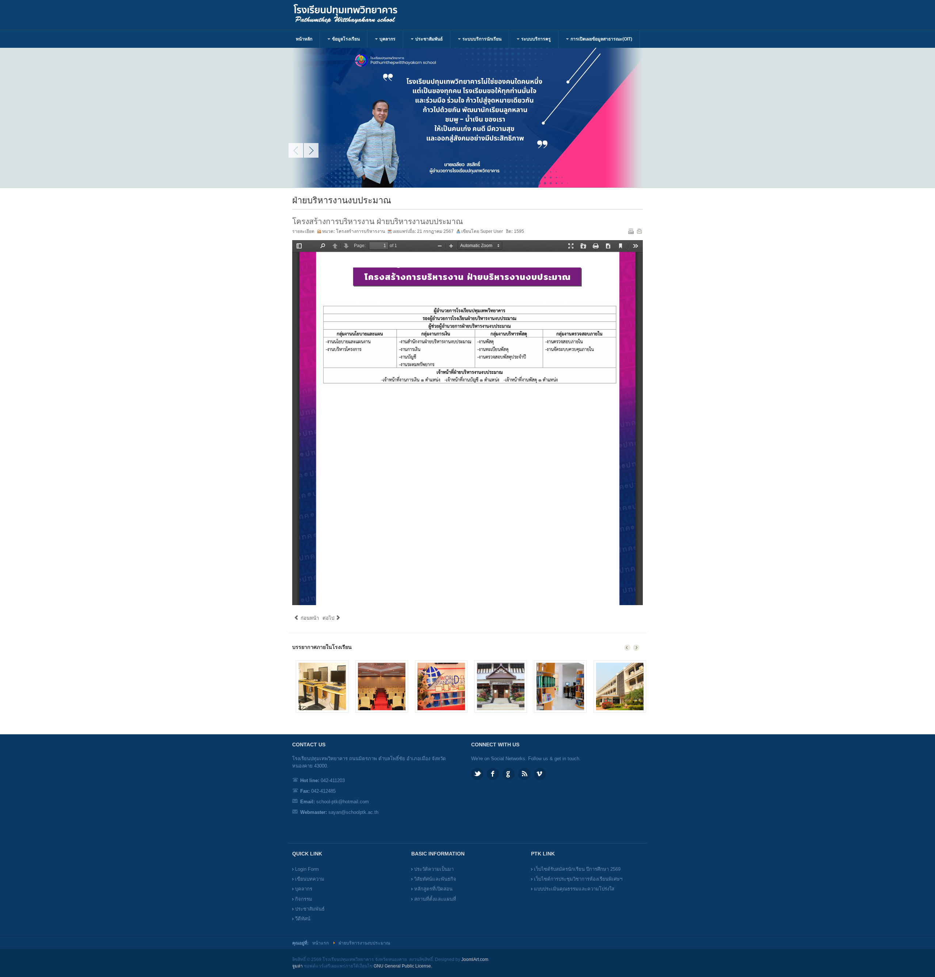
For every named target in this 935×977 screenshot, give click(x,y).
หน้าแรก (320, 943)
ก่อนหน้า (309, 618)
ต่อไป (329, 618)
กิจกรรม (303, 899)
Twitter (477, 774)
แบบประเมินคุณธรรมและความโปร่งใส (574, 889)
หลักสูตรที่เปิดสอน (433, 889)
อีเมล (639, 231)
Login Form (307, 869)
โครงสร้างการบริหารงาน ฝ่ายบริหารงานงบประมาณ (377, 221)
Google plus (509, 774)
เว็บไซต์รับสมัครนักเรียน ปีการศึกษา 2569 (577, 869)
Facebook (493, 774)
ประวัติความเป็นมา (434, 869)
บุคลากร (303, 889)
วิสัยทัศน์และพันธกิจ (435, 879)
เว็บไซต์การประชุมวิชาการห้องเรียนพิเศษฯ (578, 879)
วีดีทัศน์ (302, 919)
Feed (524, 774)
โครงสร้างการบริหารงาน (360, 231)
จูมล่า (297, 966)
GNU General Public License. (403, 966)
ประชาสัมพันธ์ (310, 909)
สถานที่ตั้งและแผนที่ (435, 899)
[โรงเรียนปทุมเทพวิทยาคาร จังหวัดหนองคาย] (353, 15)
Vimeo (540, 774)
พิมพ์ (631, 231)
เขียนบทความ (309, 879)
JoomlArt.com (474, 959)
